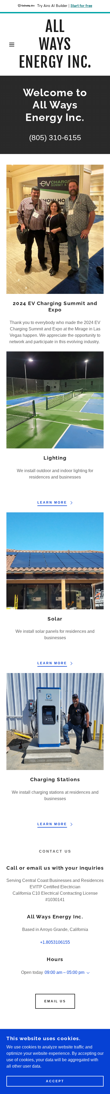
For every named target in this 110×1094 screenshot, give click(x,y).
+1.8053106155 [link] (55, 942)
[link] (55, 44)
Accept (55, 1081)
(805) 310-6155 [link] (55, 137)
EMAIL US (55, 1001)
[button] (8, 44)
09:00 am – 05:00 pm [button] (64, 972)
